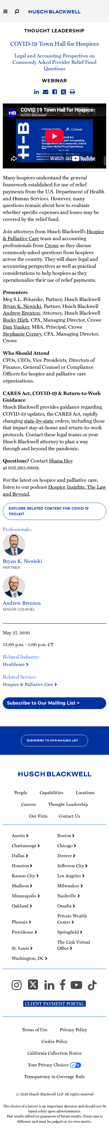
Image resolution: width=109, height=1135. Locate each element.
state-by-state (39, 420)
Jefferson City (71, 865)
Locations (85, 792)
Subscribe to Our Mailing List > (43, 703)
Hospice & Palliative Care (28, 684)
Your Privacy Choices (49, 1065)
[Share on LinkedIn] (36, 92)
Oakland (21, 906)
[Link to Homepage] (54, 12)
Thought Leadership (54, 30)
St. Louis (21, 948)
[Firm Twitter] (35, 987)
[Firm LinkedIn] (51, 987)
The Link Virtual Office (73, 945)
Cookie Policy (54, 1041)
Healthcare (14, 664)
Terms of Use (35, 1029)
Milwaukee (68, 886)
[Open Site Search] (16, 11)
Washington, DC (28, 958)
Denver (65, 855)
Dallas (19, 855)
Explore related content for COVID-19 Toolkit (49, 511)
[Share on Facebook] (54, 92)
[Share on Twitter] (63, 92)
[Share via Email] (45, 92)
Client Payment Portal (54, 1004)
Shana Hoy (61, 460)
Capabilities (51, 792)
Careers (28, 804)
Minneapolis (24, 896)
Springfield (68, 932)
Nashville (67, 896)
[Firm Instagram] (19, 987)
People (20, 792)
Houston (21, 865)
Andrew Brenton (21, 312)
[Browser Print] (72, 92)
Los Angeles (69, 876)
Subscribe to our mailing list (52, 740)
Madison (21, 886)
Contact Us (69, 816)
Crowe (52, 245)
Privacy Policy (73, 1029)
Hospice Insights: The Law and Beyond (54, 490)
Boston (64, 835)
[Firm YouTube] (79, 987)
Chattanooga (24, 845)
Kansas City (24, 876)
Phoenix (20, 922)
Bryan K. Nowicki (22, 306)
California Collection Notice (54, 1053)
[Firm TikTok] (92, 987)
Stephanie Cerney (22, 333)
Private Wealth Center (72, 919)
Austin (19, 835)
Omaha (65, 906)
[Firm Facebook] (65, 987)
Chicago (65, 845)
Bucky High (15, 319)
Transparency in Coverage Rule (54, 1076)
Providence (23, 932)
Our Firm (38, 816)
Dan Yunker (16, 326)
